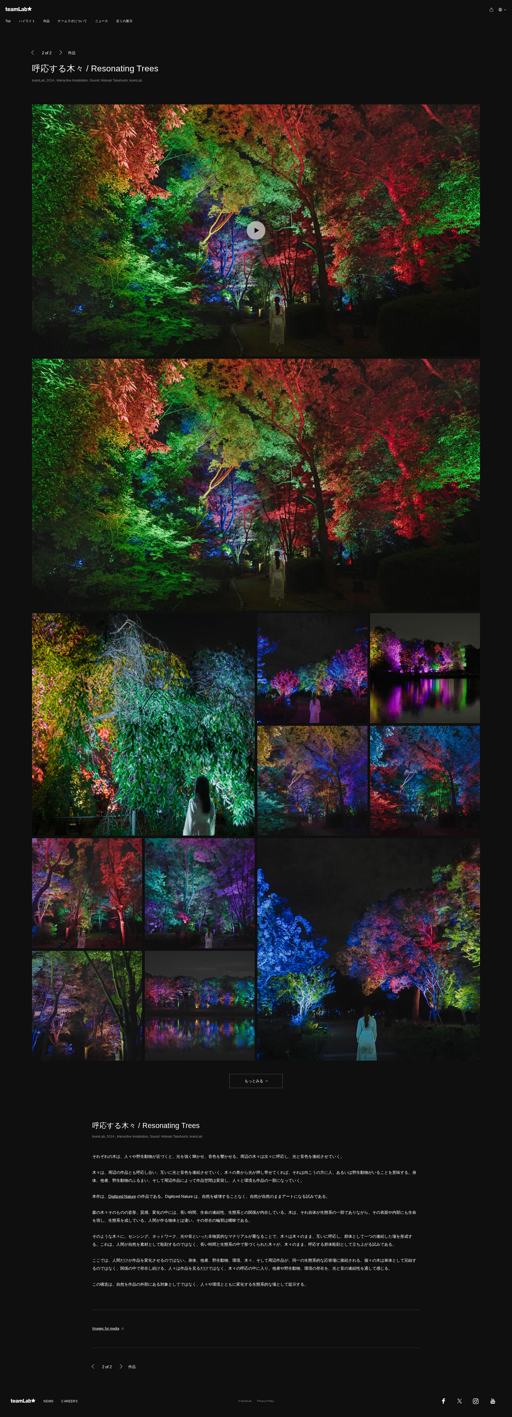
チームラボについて (72, 21)
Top (8, 21)
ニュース (101, 21)
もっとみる (254, 1081)
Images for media (105, 1328)
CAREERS (69, 1401)
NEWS (48, 1401)
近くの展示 (124, 21)
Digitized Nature (122, 1196)
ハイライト (27, 21)
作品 (46, 21)
